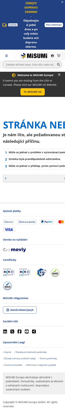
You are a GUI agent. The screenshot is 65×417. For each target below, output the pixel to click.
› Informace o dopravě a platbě (40, 364)
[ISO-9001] (9, 272)
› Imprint (7, 352)
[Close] (59, 75)
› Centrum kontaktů (12, 364)
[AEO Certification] (40, 272)
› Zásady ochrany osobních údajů (19, 358)
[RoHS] (55, 272)
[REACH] (7, 285)
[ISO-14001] (25, 272)
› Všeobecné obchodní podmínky (30, 352)
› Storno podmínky (48, 358)
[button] (54, 25)
